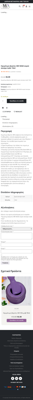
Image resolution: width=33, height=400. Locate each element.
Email (3, 248)
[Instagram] (16, 378)
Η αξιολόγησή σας (7, 231)
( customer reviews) (15, 71)
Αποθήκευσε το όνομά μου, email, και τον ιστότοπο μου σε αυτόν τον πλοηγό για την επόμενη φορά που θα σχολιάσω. (14, 258)
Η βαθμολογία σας (7, 226)
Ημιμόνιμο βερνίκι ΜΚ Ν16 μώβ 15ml (16, 313)
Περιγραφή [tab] (6, 119)
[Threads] (20, 378)
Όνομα (3, 242)
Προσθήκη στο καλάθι (17, 101)
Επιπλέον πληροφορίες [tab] (10, 123)
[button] (3, 108)
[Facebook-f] (12, 378)
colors (9, 87)
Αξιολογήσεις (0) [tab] (7, 126)
